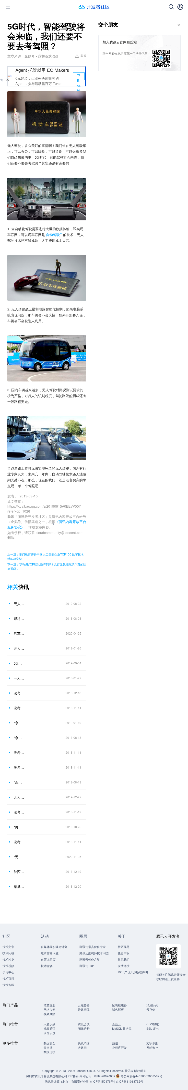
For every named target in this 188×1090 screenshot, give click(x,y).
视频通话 (49, 1028)
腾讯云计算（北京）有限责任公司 (67, 1081)
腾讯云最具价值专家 (92, 947)
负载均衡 (84, 1043)
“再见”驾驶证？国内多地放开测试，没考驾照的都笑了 (19, 826)
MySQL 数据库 (121, 1028)
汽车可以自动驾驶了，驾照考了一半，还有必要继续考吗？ (19, 633)
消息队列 (152, 1005)
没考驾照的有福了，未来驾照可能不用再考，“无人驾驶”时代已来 (19, 707)
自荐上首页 (48, 959)
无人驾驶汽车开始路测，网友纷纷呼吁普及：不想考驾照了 (19, 797)
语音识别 (49, 1033)
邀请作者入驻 (50, 953)
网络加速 (49, 1009)
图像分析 (84, 1028)
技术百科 (8, 978)
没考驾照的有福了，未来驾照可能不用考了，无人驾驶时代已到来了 (19, 767)
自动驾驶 (53, 234)
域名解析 (118, 1009)
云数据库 (84, 1009)
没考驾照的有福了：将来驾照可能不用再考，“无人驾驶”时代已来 (19, 812)
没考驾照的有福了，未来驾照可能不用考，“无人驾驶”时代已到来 (19, 752)
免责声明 (123, 953)
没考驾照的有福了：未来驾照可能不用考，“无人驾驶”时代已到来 (19, 841)
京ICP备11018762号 (129, 1081)
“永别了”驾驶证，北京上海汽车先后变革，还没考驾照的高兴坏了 (19, 737)
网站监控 (152, 1047)
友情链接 (123, 966)
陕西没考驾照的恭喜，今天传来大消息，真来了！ (19, 871)
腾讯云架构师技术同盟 (94, 953)
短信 (115, 1043)
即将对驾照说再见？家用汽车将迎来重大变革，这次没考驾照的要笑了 (19, 618)
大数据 (82, 1047)
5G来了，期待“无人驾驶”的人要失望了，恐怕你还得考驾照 (19, 663)
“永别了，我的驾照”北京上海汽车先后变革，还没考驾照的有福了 (19, 722)
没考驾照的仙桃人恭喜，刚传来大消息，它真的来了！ (19, 692)
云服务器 (84, 1005)
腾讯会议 (84, 1024)
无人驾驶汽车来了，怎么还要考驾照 (19, 648)
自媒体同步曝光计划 (54, 947)
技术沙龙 (8, 959)
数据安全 (49, 1043)
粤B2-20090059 (105, 1076)
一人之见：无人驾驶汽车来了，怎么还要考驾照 (19, 678)
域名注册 (49, 1005)
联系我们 (123, 959)
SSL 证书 (152, 1028)
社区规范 (123, 947)
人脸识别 (49, 1024)
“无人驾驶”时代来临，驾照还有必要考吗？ (19, 856)
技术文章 (8, 947)
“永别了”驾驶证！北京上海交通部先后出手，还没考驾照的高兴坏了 (19, 782)
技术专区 (8, 985)
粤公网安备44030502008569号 (141, 1076)
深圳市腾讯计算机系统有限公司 (46, 1076)
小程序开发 (119, 1047)
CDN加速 (152, 1024)
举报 (83, 55)
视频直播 (49, 1014)
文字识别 (152, 1043)
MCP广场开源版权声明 (133, 972)
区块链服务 (119, 1005)
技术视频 (8, 966)
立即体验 (79, 76)
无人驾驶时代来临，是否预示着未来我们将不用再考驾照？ (19, 603)
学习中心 (8, 972)
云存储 (150, 1009)
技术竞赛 (47, 966)
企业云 (116, 1024)
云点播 (48, 1047)
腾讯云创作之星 (89, 959)
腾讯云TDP (86, 966)
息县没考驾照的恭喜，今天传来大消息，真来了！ (19, 886)
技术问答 (8, 953)
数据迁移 (49, 1052)
